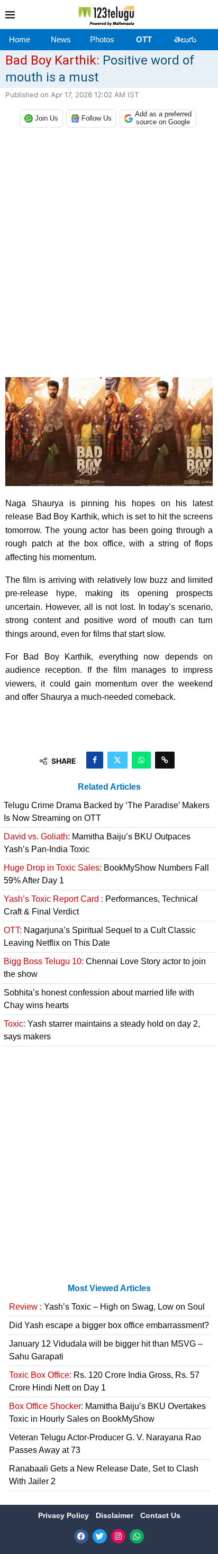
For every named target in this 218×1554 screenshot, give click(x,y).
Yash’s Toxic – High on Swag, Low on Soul (107, 1306)
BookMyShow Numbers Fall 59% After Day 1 (106, 874)
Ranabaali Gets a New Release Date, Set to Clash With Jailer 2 (103, 1475)
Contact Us (160, 1515)
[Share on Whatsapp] (141, 760)
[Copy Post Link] (165, 760)
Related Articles (109, 786)
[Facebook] (81, 1536)
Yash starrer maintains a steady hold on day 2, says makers (102, 1030)
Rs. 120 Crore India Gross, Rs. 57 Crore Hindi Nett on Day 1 (104, 1381)
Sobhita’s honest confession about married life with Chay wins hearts (99, 999)
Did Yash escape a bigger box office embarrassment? (109, 1325)
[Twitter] (100, 1536)
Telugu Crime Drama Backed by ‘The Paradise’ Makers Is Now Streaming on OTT (107, 811)
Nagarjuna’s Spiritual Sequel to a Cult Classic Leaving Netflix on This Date (100, 936)
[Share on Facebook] (94, 760)
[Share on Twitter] (117, 760)
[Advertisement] (109, 255)
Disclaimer (115, 1515)
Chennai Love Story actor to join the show (105, 968)
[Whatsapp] (137, 1536)
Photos (102, 39)
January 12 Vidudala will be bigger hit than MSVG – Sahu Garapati (106, 1350)
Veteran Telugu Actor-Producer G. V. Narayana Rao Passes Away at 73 (105, 1444)
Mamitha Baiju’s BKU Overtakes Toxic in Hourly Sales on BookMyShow (107, 1412)
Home (19, 39)
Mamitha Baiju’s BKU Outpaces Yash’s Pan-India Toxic (97, 843)
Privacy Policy (64, 1515)
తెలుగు (185, 39)
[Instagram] (118, 1536)
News (61, 39)
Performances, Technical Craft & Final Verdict (101, 905)
